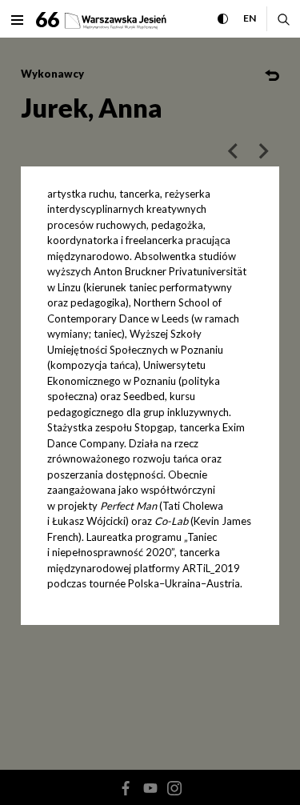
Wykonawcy (52, 73)
